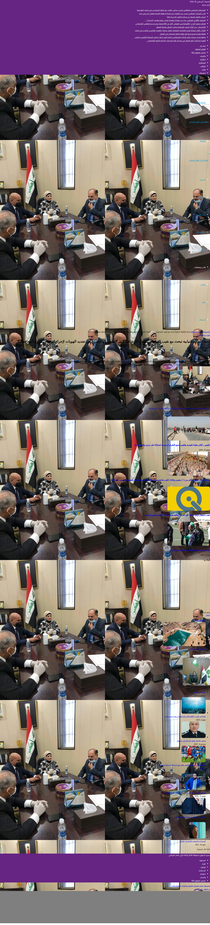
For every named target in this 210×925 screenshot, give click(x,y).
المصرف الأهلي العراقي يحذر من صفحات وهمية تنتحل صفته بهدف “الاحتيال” (175, 20)
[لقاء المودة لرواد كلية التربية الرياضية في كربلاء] (188, 545)
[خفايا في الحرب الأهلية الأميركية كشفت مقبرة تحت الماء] (194, 713)
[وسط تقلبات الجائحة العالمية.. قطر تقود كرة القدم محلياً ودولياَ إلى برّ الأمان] (194, 761)
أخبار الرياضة (201, 232)
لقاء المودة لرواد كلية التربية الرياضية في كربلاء (190, 550)
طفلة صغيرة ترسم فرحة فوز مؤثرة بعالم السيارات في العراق (182, 34)
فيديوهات (202, 320)
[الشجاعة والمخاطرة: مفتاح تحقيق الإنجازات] (194, 813)
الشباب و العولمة (199, 692)
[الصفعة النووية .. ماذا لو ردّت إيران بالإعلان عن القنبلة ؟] (194, 789)
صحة (204, 302)
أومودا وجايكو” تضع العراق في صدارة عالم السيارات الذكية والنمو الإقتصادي (176, 40)
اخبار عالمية (201, 215)
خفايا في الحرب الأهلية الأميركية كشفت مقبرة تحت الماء (185, 716)
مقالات (203, 285)
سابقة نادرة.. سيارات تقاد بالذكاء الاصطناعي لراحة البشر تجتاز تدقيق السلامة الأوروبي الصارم (170, 37)
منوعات (203, 250)
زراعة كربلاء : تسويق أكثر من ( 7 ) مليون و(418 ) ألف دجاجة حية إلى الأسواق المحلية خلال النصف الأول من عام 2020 (160, 480)
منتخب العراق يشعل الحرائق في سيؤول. (191, 741)
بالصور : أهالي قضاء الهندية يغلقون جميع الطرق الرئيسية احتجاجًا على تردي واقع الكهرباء (172, 445)
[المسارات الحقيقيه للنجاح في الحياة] (197, 838)
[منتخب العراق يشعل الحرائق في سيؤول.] (194, 737)
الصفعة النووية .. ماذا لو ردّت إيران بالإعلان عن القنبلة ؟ (186, 793)
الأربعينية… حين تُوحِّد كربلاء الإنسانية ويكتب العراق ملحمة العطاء (181, 27)
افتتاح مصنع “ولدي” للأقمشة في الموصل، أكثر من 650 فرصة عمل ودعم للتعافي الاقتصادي (170, 23)
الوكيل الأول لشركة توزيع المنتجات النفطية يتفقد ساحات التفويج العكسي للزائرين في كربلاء (170, 30)
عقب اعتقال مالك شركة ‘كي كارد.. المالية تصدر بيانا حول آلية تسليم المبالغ (178, 515)
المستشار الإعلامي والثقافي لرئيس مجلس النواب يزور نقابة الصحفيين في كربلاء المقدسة (171, 10)
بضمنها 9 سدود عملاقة (198, 649)
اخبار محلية (202, 197)
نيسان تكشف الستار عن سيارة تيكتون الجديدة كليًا (186, 17)
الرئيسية (203, 180)
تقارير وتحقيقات (200, 267)
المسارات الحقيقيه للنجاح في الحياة (193, 841)
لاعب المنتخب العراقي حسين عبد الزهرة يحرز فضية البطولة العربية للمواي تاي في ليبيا (172, 13)
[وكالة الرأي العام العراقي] (199, 122)
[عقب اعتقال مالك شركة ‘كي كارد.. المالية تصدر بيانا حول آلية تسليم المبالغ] (188, 510)
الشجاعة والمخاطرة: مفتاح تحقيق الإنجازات (190, 817)
